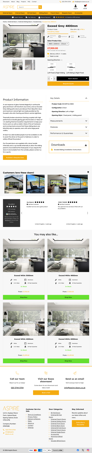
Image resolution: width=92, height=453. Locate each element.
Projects (23, 1)
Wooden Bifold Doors (58, 441)
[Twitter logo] (83, 450)
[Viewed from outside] (61, 60)
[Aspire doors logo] (8, 7)
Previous (7, 184)
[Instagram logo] (88, 450)
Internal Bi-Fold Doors (58, 428)
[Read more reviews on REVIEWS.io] (11, 214)
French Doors (55, 13)
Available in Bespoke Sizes (15, 157)
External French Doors (58, 419)
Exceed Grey (37, 22)
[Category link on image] (24, 255)
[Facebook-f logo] (78, 450)
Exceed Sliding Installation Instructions (67, 150)
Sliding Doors (43, 13)
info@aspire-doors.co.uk (81, 1)
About (13, 1)
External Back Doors (58, 426)
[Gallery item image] (13, 184)
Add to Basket (73, 78)
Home (5, 22)
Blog (18, 1)
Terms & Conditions (34, 415)
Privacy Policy (32, 417)
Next (84, 184)
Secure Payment (45, 17)
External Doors (7, 13)
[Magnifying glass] (40, 7)
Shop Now (23, 297)
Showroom (6, 1)
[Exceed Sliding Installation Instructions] (52, 150)
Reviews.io (7, 220)
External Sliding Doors (25, 22)
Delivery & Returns (34, 419)
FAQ (29, 1)
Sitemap (31, 427)
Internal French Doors (58, 430)
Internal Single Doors (58, 432)
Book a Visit (46, 393)
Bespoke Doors (67, 13)
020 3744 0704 (66, 1)
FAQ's (30, 421)
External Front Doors (58, 423)
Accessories (78, 13)
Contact (34, 1)
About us (31, 423)
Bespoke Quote (68, 84)
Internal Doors (20, 13)
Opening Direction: (54, 60)
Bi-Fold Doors (31, 13)
